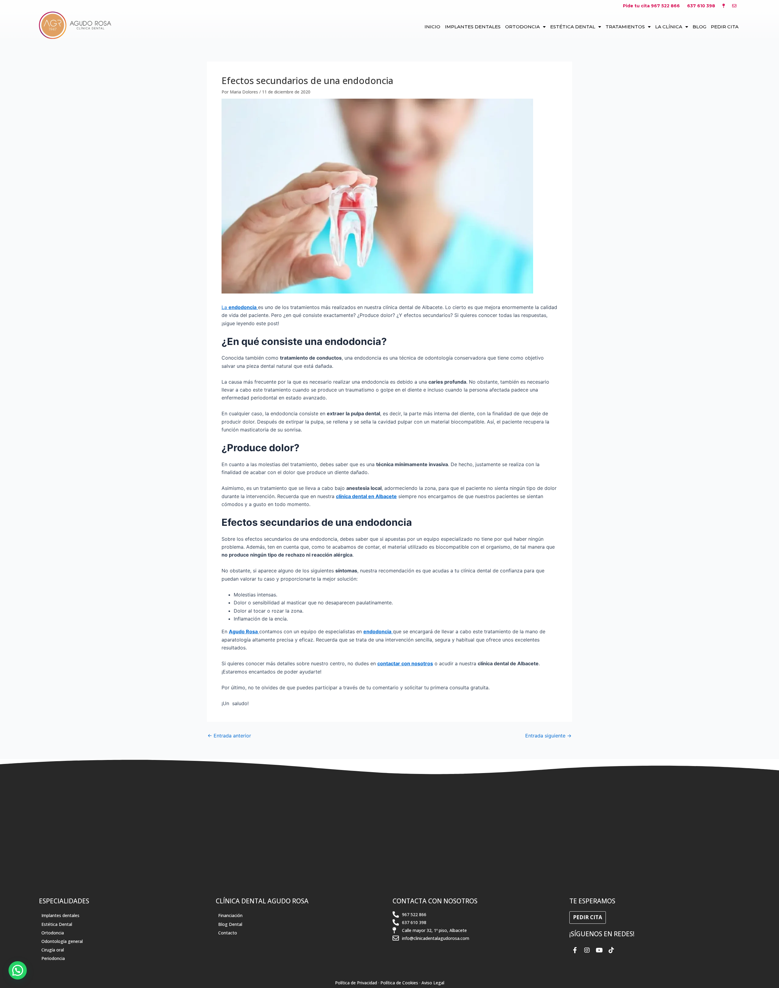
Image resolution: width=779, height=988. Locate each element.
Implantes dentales (473, 27)
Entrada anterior (229, 735)
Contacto (227, 933)
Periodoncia (53, 958)
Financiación (230, 915)
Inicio (432, 27)
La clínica (668, 27)
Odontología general (62, 941)
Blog (699, 27)
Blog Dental (230, 924)
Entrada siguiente (548, 735)
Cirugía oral (52, 950)
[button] (18, 970)
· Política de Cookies (398, 983)
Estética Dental (572, 27)
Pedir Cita (725, 27)
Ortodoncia (522, 27)
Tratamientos (625, 27)
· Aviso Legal (431, 983)
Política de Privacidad (356, 983)
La (239, 307)
